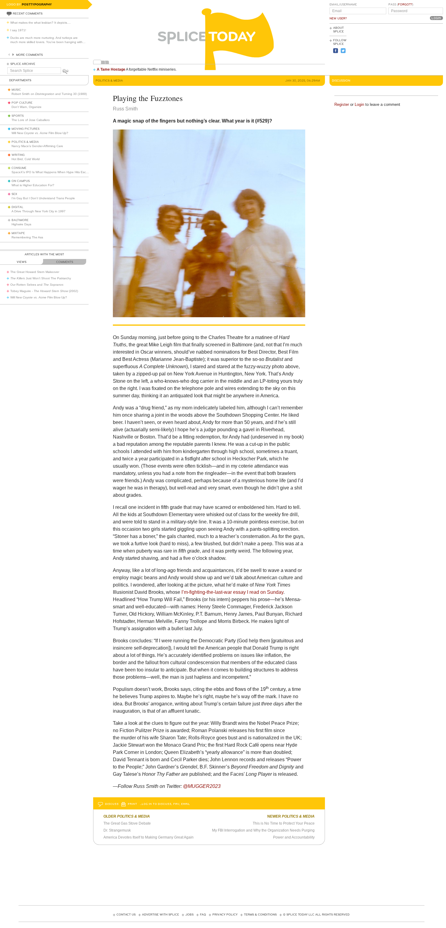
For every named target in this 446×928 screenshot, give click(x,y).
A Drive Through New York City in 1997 (39, 211)
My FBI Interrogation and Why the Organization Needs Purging (263, 830)
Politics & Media (25, 142)
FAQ (203, 914)
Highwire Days (21, 224)
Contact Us (126, 914)
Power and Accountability (294, 837)
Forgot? (405, 4)
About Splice (338, 29)
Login (359, 104)
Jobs (189, 914)
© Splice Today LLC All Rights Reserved (316, 914)
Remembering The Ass (27, 237)
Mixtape (18, 233)
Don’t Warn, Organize (27, 107)
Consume (19, 168)
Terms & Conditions (260, 914)
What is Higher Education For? (33, 185)
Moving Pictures (25, 129)
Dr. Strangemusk (117, 830)
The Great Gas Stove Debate (127, 823)
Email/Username (343, 4)
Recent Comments (27, 13)
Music (16, 90)
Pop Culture (22, 103)
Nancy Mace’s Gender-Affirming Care (37, 146)
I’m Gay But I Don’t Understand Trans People (43, 198)
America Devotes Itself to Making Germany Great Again (148, 837)
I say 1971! (18, 30)
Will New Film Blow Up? (40, 133)
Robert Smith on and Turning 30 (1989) (49, 94)
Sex (14, 194)
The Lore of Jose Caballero (31, 120)
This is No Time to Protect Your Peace (284, 823)
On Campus (21, 181)
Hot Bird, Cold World (26, 159)
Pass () (400, 4)
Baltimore (20, 220)
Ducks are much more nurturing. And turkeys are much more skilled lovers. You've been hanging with (48, 40)
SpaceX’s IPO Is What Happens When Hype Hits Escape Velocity (57, 172)
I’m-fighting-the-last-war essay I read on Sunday (232, 592)
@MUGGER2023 (202, 786)
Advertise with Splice (160, 914)
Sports (18, 116)
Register (341, 104)
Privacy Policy (225, 914)
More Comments (29, 55)
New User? (338, 18)
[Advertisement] (415, 49)
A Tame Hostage (111, 69)
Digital (17, 207)
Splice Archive (22, 64)
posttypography (37, 4)
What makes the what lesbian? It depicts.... (40, 22)
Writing (18, 155)
